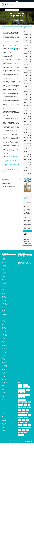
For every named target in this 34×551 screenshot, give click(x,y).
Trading (3, 431)
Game (3, 402)
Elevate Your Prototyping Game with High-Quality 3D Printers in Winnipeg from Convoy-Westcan (12, 164)
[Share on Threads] (4, 171)
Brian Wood (13, 28)
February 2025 (26, 62)
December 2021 (26, 119)
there (19, 429)
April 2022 (25, 113)
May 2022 (25, 111)
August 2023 (26, 91)
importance (20, 417)
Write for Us (27, 241)
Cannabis (3, 386)
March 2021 (26, 134)
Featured (3, 395)
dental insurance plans (22, 402)
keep (19, 419)
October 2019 (26, 161)
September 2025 (26, 51)
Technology (3, 430)
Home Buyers (4, 409)
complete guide (21, 397)
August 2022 (26, 107)
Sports (3, 427)
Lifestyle (3, 417)
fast (25, 404)
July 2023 (25, 92)
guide (20, 409)
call (19, 389)
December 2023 (4, 300)
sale (29, 424)
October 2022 (4, 317)
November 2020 (26, 140)
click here (27, 394)
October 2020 (26, 142)
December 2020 (26, 138)
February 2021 (26, 135)
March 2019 (26, 172)
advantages (26, 384)
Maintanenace (4, 420)
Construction (4, 390)
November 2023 (26, 86)
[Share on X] (8, 169)
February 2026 (26, 43)
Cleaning (3, 389)
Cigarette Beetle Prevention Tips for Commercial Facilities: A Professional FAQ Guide (27, 220)
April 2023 (25, 97)
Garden (3, 403)
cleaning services (21, 392)
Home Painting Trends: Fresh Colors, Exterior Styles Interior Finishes (25, 256)
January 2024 (26, 83)
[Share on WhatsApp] (12, 169)
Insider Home (6, 7)
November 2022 (26, 102)
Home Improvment (5, 412)
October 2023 (26, 88)
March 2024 (26, 80)
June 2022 (25, 110)
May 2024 (25, 77)
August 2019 (26, 164)
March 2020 (26, 153)
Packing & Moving (4, 423)
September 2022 (26, 105)
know (23, 419)
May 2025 (25, 58)
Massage (3, 421)
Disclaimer (27, 239)
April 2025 (25, 59)
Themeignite (30, 440)
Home (2, 407)
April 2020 (25, 151)
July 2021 (25, 127)
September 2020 (27, 143)
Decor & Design (4, 392)
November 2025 (26, 48)
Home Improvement (5, 410)
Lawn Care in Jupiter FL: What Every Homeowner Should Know (23, 258)
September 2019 (26, 162)
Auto (2, 383)
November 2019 (26, 159)
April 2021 (25, 132)
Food (2, 399)
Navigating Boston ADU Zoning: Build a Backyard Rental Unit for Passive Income (24, 266)
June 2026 (25, 37)
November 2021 (26, 121)
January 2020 (26, 156)
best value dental (26, 387)
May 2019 (3, 375)
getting (29, 407)
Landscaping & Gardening (6, 414)
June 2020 (25, 148)
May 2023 (25, 96)
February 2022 (26, 116)
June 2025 (25, 56)
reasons (25, 424)
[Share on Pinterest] (15, 169)
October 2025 (26, 50)
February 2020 (26, 154)
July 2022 (25, 108)
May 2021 (25, 130)
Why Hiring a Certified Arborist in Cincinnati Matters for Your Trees (25, 261)
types (25, 432)
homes (26, 412)
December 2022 (26, 100)
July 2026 (25, 35)
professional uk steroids (22, 422)
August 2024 (26, 72)
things (24, 429)
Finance (3, 396)
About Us (26, 237)
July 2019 (25, 165)
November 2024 (26, 67)
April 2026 (25, 40)
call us (23, 389)
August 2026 (26, 34)
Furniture (3, 400)
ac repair (20, 384)
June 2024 (25, 75)
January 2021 (26, 137)
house (29, 414)
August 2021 (26, 126)
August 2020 (26, 145)
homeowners (21, 412)
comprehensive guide (22, 399)
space (29, 427)
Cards (3, 388)
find (29, 404)
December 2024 (4, 283)
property (20, 424)
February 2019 (26, 173)
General (3, 405)
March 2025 (26, 61)
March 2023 (26, 99)
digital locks (21, 404)
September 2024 (26, 70)
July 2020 (25, 146)
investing (26, 417)
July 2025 (25, 54)
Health (3, 406)
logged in (7, 186)
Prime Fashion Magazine (23, 440)
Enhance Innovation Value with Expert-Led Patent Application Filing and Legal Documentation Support (12, 160)
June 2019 (25, 167)
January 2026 (26, 45)
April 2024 (25, 78)
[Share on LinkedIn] (10, 169)
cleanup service (21, 394)
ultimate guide (21, 434)
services (24, 427)
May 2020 (3, 358)
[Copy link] (6, 171)
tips (27, 429)
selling (20, 427)
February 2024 (26, 81)
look (27, 419)
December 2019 (26, 157)
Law (2, 416)
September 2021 (26, 124)
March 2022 (26, 115)
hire (23, 409)
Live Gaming (4, 419)
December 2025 (4, 266)
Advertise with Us (28, 243)
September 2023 (26, 89)
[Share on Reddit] (17, 169)
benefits (20, 387)
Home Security (4, 413)
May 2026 (25, 39)
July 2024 (25, 73)
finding (20, 407)
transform (20, 432)
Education (3, 393)
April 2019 (25, 170)
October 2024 (26, 69)
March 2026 (26, 42)
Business (3, 385)
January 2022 (26, 118)
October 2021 (4, 334)
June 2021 (25, 129)
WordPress (30, 441)
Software (3, 426)
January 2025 (26, 64)
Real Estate (3, 424)
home (27, 409)
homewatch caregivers (22, 414)
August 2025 (26, 53)
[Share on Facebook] (6, 169)
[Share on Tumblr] (19, 169)
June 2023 (25, 94)
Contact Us (27, 235)
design (29, 402)
